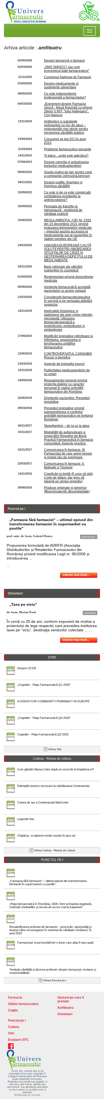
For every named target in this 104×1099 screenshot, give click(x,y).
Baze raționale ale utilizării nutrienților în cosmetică (63, 268)
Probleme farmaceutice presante (67, 149)
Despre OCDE (26, 668)
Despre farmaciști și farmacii (64, 60)
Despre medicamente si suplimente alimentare (61, 85)
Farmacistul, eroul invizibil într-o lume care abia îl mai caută (55, 942)
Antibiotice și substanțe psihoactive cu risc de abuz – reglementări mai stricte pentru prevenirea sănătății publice (66, 127)
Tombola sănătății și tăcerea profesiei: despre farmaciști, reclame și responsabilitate (52, 971)
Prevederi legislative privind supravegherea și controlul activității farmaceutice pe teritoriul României (68, 413)
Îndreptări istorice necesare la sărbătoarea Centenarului (53, 785)
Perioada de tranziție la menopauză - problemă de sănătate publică (63, 210)
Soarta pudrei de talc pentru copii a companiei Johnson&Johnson (68, 174)
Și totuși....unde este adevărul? (66, 155)
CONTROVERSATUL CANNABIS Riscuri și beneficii (68, 355)
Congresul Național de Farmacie (67, 77)
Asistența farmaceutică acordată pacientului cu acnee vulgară (67, 289)
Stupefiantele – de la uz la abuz (67, 426)
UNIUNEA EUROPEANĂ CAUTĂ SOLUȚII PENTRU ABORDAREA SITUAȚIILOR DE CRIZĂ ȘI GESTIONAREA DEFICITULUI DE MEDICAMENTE (68, 252)
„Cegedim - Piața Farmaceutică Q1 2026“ (44, 684)
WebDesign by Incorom (27, 1095)
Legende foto (25, 819)
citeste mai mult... (76, 575)
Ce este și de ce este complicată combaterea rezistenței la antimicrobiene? (67, 196)
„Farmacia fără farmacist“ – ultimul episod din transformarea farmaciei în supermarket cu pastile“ (48, 882)
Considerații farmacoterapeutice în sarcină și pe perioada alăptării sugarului (68, 300)
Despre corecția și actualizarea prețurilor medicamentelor (66, 164)
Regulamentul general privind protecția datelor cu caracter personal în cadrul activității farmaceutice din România (65, 386)
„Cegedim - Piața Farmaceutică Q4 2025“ (44, 717)
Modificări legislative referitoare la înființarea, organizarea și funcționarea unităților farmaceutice (68, 341)
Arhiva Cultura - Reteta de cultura (54, 850)
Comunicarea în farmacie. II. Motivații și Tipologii (64, 465)
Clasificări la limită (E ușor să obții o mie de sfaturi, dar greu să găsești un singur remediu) (68, 477)
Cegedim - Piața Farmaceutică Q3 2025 (43, 734)
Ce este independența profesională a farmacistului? (65, 95)
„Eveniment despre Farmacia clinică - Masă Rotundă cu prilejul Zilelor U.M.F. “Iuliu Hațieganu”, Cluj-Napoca (68, 109)
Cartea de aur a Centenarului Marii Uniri (42, 802)
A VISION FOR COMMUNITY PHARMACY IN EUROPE (53, 701)
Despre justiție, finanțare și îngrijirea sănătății (63, 184)
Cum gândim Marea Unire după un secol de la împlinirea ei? (55, 769)
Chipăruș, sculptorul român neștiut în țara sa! (46, 835)
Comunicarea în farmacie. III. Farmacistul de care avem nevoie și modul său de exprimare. (68, 453)
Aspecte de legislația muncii (64, 364)
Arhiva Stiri (54, 749)
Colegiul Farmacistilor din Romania (27, 1076)
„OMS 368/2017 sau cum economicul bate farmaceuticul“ (66, 69)
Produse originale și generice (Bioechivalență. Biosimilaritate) (67, 489)
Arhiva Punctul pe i (54, 980)
